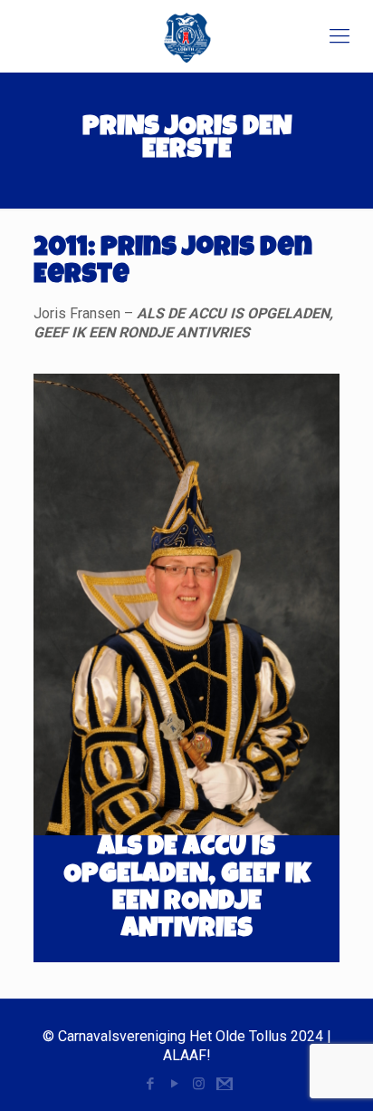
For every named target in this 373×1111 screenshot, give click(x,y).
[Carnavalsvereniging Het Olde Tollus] (186, 36)
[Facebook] (149, 1084)
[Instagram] (198, 1084)
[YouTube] (174, 1084)
